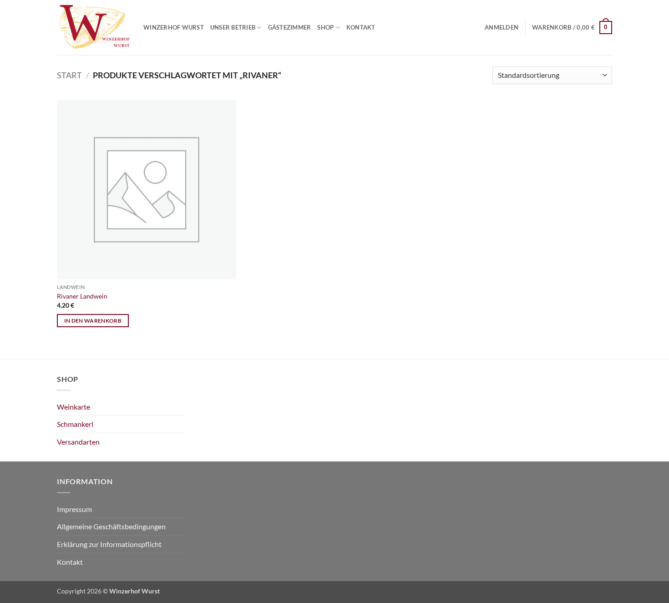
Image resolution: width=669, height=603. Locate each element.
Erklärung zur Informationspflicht (109, 544)
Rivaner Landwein (82, 296)
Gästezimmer (289, 27)
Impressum (74, 509)
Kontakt (360, 27)
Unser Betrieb (232, 27)
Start (69, 75)
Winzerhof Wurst (173, 27)
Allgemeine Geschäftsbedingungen (111, 526)
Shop (325, 27)
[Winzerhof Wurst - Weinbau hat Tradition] (93, 28)
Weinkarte (73, 406)
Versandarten (78, 441)
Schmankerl (75, 424)
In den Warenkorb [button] (93, 321)
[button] (501, 27)
